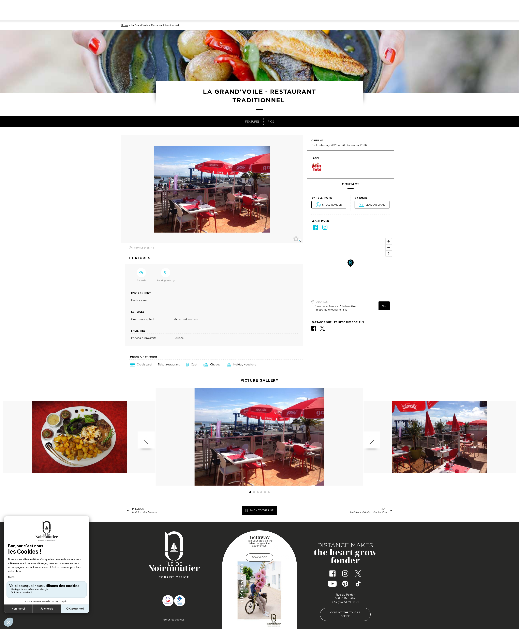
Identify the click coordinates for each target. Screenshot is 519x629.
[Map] (350, 266)
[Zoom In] (389, 241)
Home (124, 25)
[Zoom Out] (389, 247)
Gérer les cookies (173, 619)
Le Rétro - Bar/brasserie (144, 512)
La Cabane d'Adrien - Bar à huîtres (368, 512)
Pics (271, 121)
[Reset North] (389, 253)
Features (252, 121)
